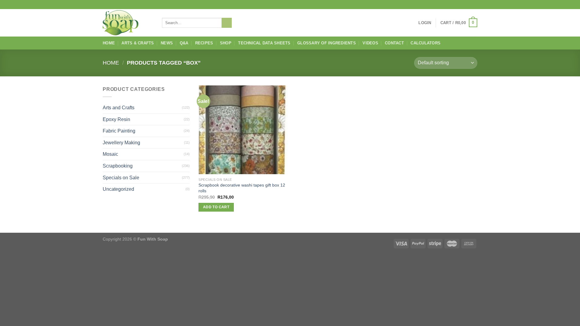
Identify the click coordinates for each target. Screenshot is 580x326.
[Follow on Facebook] (457, 4)
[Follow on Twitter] (468, 4)
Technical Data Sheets (264, 43)
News (167, 43)
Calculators (425, 43)
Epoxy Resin (116, 119)
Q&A (184, 43)
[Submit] (227, 23)
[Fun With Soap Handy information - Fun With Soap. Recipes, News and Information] (128, 23)
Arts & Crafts (137, 43)
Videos (370, 43)
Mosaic (110, 154)
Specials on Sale (121, 177)
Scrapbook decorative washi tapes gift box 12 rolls (241, 188)
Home (109, 43)
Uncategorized (118, 189)
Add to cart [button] (216, 207)
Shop (225, 43)
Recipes (204, 43)
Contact (394, 43)
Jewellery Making (121, 142)
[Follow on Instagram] (463, 4)
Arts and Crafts (118, 107)
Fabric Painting (119, 130)
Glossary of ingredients (326, 43)
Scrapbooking (118, 165)
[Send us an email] (474, 4)
